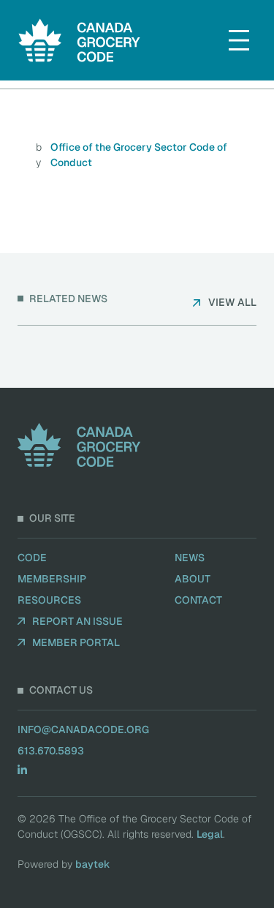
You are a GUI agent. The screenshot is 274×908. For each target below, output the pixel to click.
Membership (52, 578)
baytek (92, 864)
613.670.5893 (51, 750)
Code (32, 557)
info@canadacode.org (83, 729)
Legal (210, 834)
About (192, 578)
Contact (198, 600)
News (190, 557)
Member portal (76, 642)
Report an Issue (77, 621)
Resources (49, 600)
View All (232, 302)
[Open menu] (238, 40)
